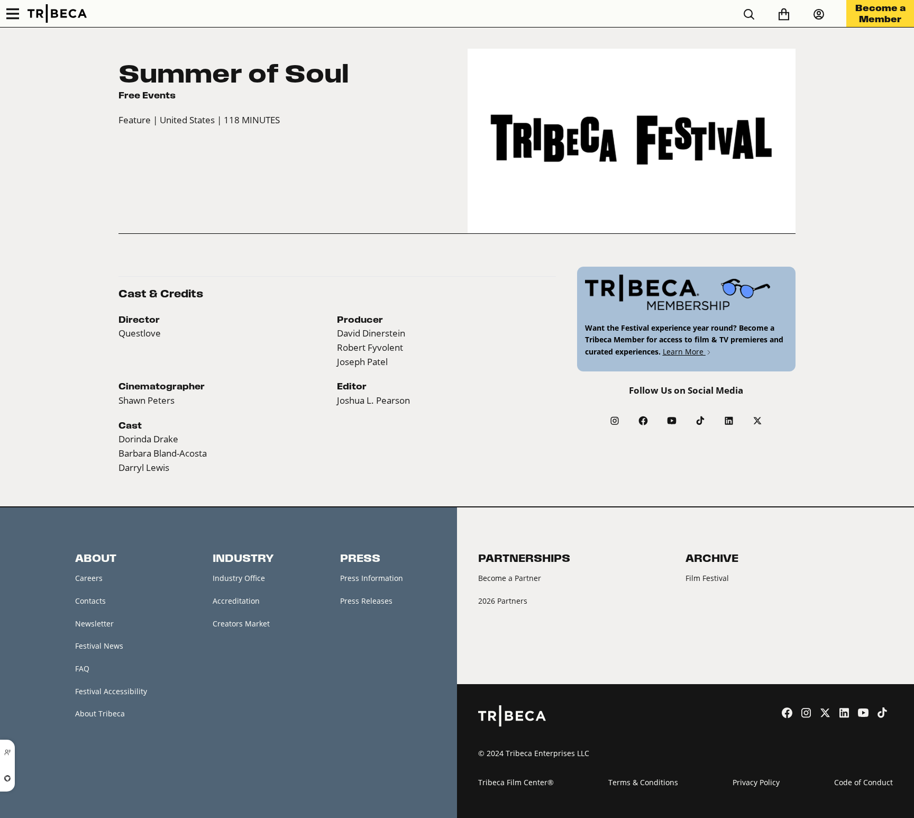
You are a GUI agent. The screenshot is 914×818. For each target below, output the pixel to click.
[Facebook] (643, 420)
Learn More (684, 352)
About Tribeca (100, 713)
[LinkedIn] (728, 420)
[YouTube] (671, 420)
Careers (89, 578)
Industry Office (239, 578)
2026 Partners (502, 601)
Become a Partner (509, 578)
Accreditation (236, 601)
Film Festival (707, 578)
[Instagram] (614, 420)
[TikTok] (700, 420)
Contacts (90, 601)
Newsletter (94, 624)
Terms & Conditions (643, 782)
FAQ (82, 669)
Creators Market (241, 624)
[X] (757, 420)
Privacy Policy (756, 782)
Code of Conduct (863, 782)
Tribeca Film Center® (516, 782)
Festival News (99, 646)
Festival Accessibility (111, 691)
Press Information (371, 578)
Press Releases (366, 601)
